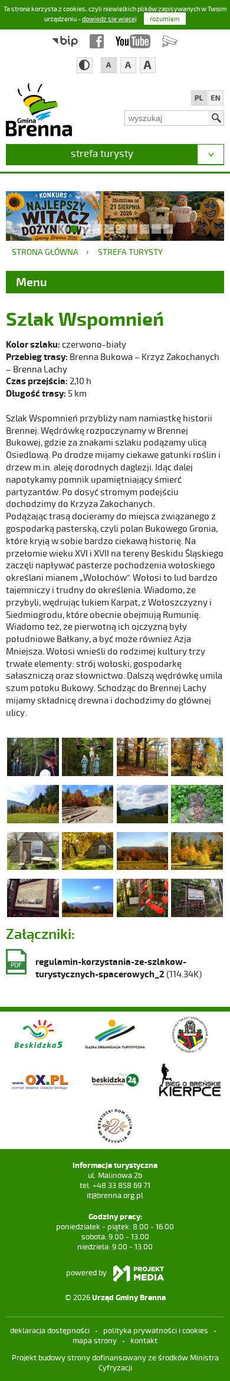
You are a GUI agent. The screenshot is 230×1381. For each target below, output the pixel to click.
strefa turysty (102, 153)
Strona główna (45, 252)
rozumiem (165, 18)
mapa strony (95, 1340)
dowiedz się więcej (109, 18)
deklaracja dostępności (50, 1330)
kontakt (143, 1340)
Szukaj (216, 118)
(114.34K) (106, 967)
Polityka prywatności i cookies (155, 1330)
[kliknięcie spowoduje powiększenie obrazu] (32, 756)
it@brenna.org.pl (115, 1195)
